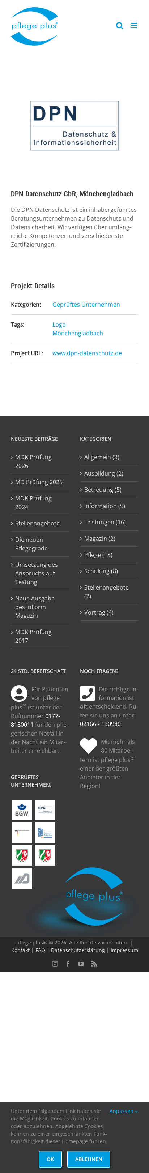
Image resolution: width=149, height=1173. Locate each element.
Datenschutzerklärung (78, 950)
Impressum (124, 950)
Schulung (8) (101, 571)
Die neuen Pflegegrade (31, 544)
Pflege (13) (98, 555)
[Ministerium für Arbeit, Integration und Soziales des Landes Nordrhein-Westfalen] (45, 855)
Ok (50, 1159)
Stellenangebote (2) (106, 591)
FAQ (40, 950)
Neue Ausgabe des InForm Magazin (35, 607)
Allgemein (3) (101, 457)
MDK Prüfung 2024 (33, 502)
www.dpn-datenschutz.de (87, 353)
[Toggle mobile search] (119, 25)
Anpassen (122, 1110)
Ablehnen (88, 1159)
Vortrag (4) (99, 612)
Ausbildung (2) (103, 473)
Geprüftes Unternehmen (86, 305)
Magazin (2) (99, 538)
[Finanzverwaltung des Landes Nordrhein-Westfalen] (22, 855)
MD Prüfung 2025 (39, 482)
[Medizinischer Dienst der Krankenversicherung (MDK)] (22, 878)
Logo (59, 324)
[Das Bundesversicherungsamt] (22, 832)
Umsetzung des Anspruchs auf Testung (36, 573)
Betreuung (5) (103, 490)
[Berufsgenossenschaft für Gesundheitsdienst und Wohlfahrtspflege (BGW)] (22, 810)
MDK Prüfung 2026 (33, 461)
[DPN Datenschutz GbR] (45, 810)
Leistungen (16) (105, 522)
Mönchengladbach (77, 333)
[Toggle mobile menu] (134, 25)
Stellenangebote (37, 523)
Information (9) (104, 506)
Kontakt (20, 950)
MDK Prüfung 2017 (33, 636)
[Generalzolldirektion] (45, 832)
